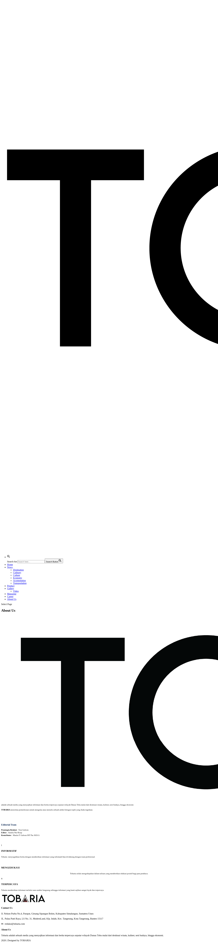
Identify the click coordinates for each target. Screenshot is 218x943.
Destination (18, 570)
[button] (8, 557)
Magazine (11, 594)
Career (10, 596)
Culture (16, 575)
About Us (11, 599)
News (10, 567)
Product (10, 586)
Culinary (17, 572)
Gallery (10, 588)
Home (10, 564)
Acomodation (19, 580)
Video (16, 591)
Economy (17, 578)
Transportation (20, 583)
